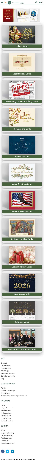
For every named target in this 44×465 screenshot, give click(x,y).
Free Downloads (6, 438)
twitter (7, 451)
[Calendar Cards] (22, 312)
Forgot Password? (7, 408)
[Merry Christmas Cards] (22, 174)
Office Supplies (6, 368)
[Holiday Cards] (22, 36)
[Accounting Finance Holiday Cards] (22, 91)
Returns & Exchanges (8, 390)
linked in (12, 451)
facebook (3, 451)
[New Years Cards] (22, 284)
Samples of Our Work (8, 443)
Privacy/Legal (5, 393)
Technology (5, 371)
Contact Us (4, 441)
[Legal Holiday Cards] (22, 64)
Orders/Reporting (7, 421)
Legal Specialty (6, 365)
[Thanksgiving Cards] (22, 119)
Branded (4, 363)
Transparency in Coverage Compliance (14, 396)
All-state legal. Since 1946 (16, 3)
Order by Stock (6, 418)
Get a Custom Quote (8, 376)
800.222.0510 (6, 2)
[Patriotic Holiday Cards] (22, 202)
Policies (3, 388)
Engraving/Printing (7, 433)
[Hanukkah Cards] (22, 147)
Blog (2, 379)
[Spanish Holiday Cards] (22, 257)
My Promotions (6, 413)
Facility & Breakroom (8, 373)
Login (3, 405)
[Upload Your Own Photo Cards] (22, 340)
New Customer (6, 410)
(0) (42, 2)
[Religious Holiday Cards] (22, 229)
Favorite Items (6, 416)
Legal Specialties (6, 435)
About (3, 430)
